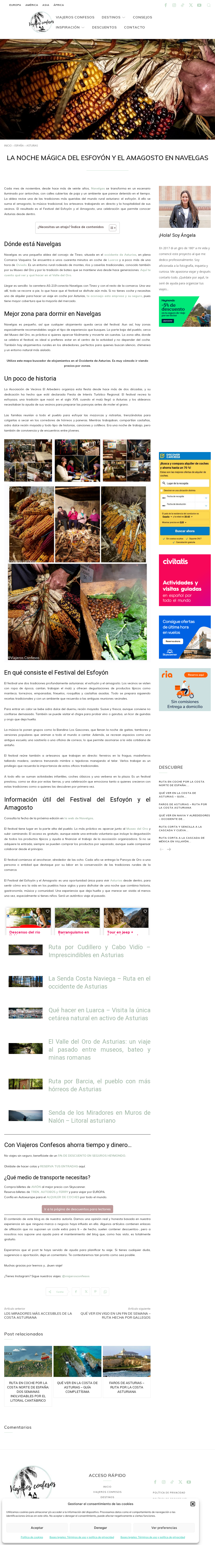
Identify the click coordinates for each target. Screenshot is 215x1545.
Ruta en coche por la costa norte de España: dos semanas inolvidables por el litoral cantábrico (28, 1391)
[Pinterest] (95, 1291)
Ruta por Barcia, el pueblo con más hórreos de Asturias (100, 1085)
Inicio (8, 145)
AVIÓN (36, 1187)
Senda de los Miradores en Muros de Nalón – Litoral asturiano (100, 1116)
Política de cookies (32, 1537)
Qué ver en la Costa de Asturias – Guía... (177, 794)
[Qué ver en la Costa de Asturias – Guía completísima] (77, 1361)
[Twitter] (191, 5)
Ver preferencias (164, 1528)
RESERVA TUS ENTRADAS (59, 1166)
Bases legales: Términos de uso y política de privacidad (82, 1537)
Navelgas (98, 188)
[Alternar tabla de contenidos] (110, 227)
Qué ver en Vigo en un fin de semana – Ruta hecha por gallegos (116, 1315)
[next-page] (169, 850)
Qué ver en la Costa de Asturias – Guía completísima (77, 1387)
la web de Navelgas (78, 818)
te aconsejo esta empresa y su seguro (114, 296)
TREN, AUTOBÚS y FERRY (49, 1192)
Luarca (113, 260)
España (19, 145)
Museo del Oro (137, 829)
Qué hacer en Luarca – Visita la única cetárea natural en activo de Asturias (100, 1014)
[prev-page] (162, 850)
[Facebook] (166, 5)
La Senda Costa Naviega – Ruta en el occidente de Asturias (100, 982)
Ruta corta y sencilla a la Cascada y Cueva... (180, 828)
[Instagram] (174, 5)
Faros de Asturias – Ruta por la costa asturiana (126, 1387)
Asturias (32, 145)
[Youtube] (199, 5)
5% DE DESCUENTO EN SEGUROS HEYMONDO (91, 1155)
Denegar (100, 1528)
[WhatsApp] (105, 1291)
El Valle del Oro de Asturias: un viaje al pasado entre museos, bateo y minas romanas (100, 1049)
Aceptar (37, 1528)
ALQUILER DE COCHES (63, 1197)
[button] (193, 1504)
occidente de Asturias (120, 255)
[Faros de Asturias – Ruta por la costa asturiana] (127, 1361)
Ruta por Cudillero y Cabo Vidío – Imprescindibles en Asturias (100, 951)
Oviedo (21, 265)
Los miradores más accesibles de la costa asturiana (38, 1315)
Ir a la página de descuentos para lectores (77, 1209)
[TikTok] (182, 5)
